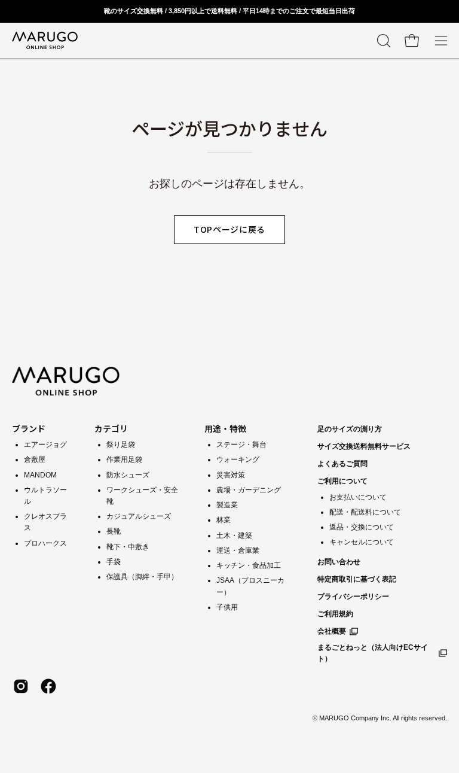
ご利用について (342, 481)
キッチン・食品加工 (248, 565)
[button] (382, 40)
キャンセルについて (361, 542)
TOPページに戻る (229, 229)
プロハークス (45, 543)
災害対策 (230, 475)
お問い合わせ (338, 562)
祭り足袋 (120, 444)
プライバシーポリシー (353, 596)
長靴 (113, 531)
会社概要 (331, 631)
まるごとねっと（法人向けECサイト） (372, 653)
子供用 (227, 607)
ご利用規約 (335, 614)
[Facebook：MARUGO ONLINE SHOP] (48, 686)
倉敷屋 (34, 459)
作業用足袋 (124, 459)
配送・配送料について (365, 512)
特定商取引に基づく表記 (356, 579)
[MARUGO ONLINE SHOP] (45, 41)
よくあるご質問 (342, 463)
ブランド (28, 428)
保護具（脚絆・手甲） (142, 577)
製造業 (227, 505)
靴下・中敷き (127, 547)
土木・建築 (234, 535)
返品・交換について (361, 527)
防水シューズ (127, 475)
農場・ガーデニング (248, 490)
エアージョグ (45, 444)
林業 (223, 520)
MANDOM (40, 475)
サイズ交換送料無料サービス (364, 446)
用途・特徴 (225, 428)
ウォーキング (237, 459)
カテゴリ (111, 428)
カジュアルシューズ (138, 516)
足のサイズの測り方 (349, 429)
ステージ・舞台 (241, 444)
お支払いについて (358, 497)
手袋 (113, 562)
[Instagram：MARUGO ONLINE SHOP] (21, 686)
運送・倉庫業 (237, 550)
